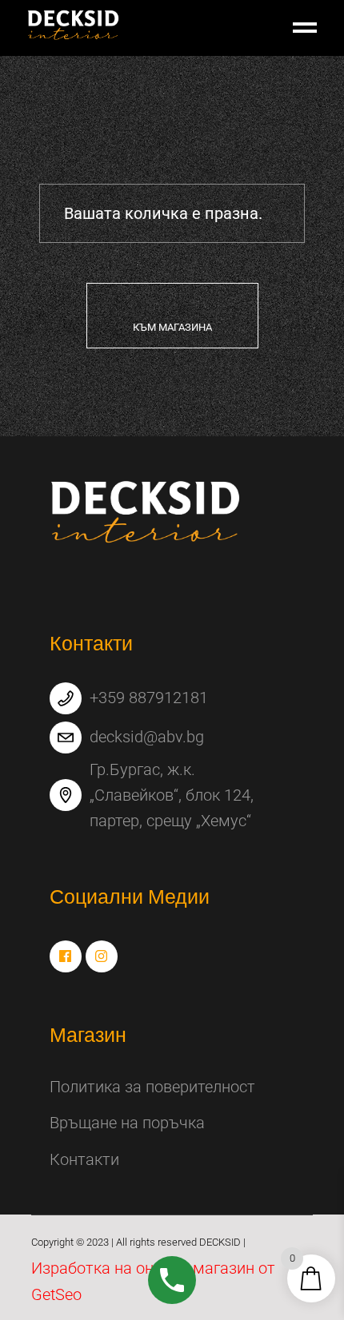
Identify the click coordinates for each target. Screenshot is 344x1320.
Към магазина (172, 327)
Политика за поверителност (152, 1086)
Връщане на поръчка (127, 1122)
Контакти (84, 1159)
